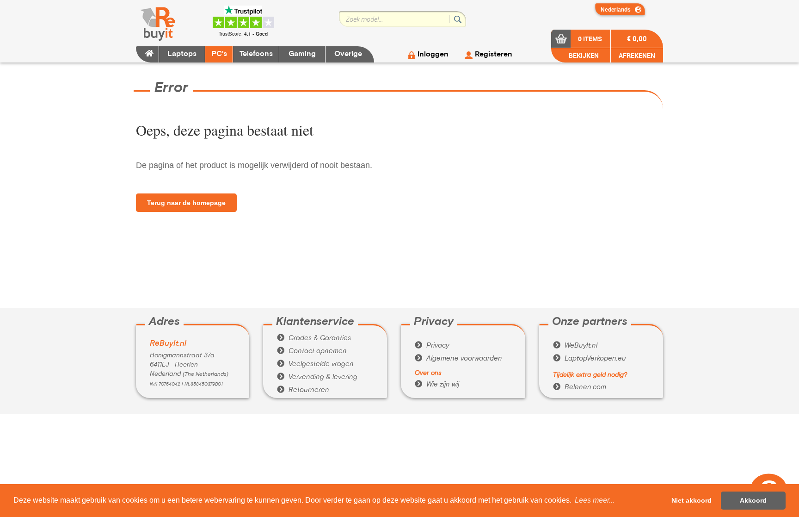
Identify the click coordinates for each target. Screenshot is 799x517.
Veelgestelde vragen (315, 364)
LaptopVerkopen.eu (589, 358)
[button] (594, 500)
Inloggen (433, 54)
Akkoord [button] (753, 500)
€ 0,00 (637, 38)
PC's (219, 54)
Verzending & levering (317, 377)
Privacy (432, 346)
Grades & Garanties (314, 338)
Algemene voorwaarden (458, 358)
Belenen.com (579, 387)
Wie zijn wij (437, 384)
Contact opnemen (312, 351)
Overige (348, 54)
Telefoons (256, 54)
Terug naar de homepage (186, 202)
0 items (590, 38)
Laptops (182, 54)
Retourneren (303, 390)
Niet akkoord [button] (691, 500)
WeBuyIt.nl (575, 346)
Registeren (493, 54)
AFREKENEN (637, 55)
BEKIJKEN (583, 55)
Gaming (302, 54)
